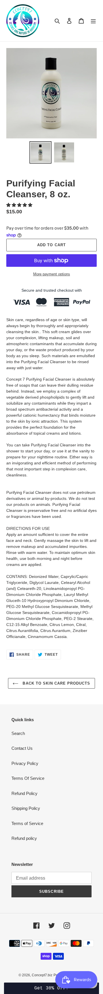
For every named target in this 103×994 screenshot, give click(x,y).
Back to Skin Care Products (55, 683)
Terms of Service (27, 823)
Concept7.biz (42, 975)
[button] (19, 204)
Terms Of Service (27, 778)
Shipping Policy (25, 808)
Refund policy (24, 838)
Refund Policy (24, 793)
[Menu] (93, 21)
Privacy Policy (24, 763)
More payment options (51, 274)
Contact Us (22, 748)
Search (18, 733)
